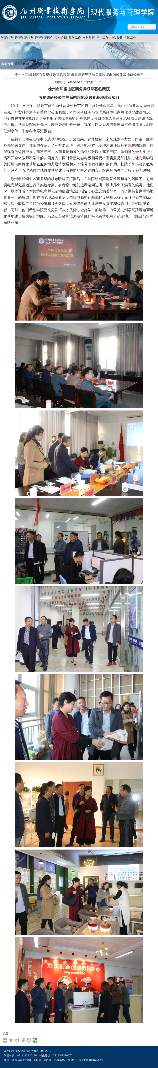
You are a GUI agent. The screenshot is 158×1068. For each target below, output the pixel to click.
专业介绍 (61, 37)
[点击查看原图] (79, 277)
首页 (17, 64)
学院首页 (7, 37)
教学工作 (75, 37)
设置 (5, 1033)
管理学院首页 (24, 37)
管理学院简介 (44, 37)
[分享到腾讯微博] (23, 1040)
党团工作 (130, 37)
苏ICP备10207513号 (91, 1060)
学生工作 (102, 37)
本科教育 (88, 37)
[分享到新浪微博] (17, 1040)
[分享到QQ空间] (11, 1040)
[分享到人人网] (29, 1040)
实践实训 (43, 64)
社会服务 (116, 37)
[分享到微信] (35, 1040)
